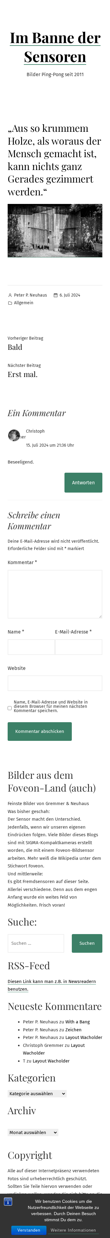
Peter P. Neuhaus (30, 295)
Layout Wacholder (83, 1037)
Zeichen (73, 1030)
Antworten (83, 483)
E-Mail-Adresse (73, 632)
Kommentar (22, 562)
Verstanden (28, 1230)
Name (16, 632)
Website (17, 668)
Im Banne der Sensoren (55, 46)
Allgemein (23, 302)
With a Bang (77, 1022)
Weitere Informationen (73, 1230)
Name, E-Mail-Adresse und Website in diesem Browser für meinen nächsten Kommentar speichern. (51, 706)
